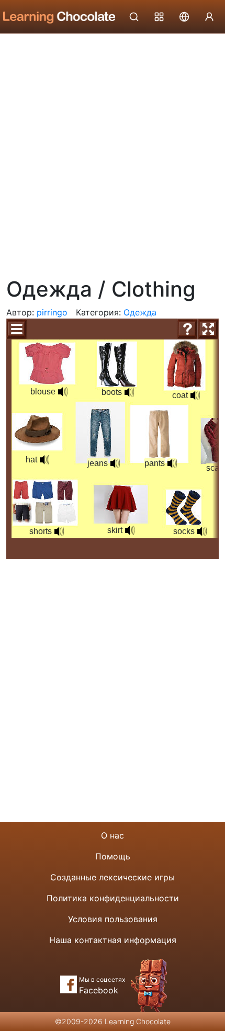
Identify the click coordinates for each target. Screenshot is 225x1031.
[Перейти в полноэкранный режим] (208, 329)
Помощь (112, 856)
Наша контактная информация (112, 940)
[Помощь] (187, 329)
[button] (63, 392)
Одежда (139, 312)
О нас (112, 835)
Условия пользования (113, 919)
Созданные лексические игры (112, 877)
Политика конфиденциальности (113, 898)
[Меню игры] (16, 329)
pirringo (52, 312)
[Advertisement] (112, 151)
